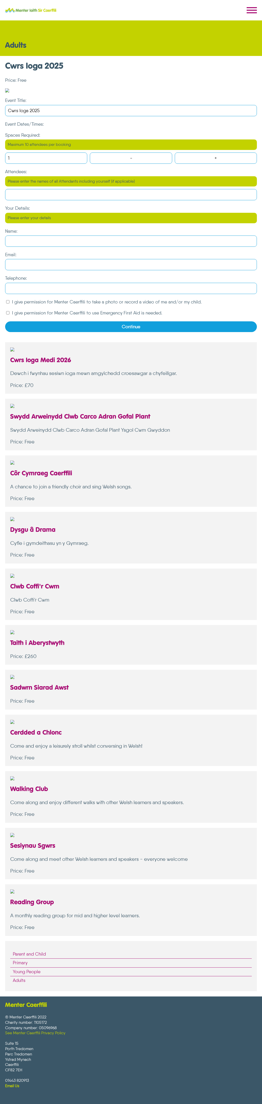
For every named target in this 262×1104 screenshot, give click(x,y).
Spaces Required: (22, 135)
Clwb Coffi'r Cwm (34, 587)
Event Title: (15, 100)
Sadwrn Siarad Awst (39, 688)
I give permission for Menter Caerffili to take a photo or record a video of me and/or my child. (107, 302)
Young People (26, 971)
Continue (131, 327)
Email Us (12, 1085)
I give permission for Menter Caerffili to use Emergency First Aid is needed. (87, 313)
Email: (10, 254)
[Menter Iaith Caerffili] (30, 10)
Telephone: (16, 278)
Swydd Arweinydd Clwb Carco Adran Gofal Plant (80, 417)
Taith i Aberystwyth (37, 643)
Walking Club (29, 789)
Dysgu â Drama (33, 530)
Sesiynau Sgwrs (32, 846)
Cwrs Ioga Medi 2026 (40, 360)
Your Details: (17, 208)
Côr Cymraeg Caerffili (41, 474)
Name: (11, 231)
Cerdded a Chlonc (36, 733)
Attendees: (16, 171)
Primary (20, 963)
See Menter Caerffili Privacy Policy (35, 1032)
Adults (19, 980)
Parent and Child (29, 954)
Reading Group (32, 902)
